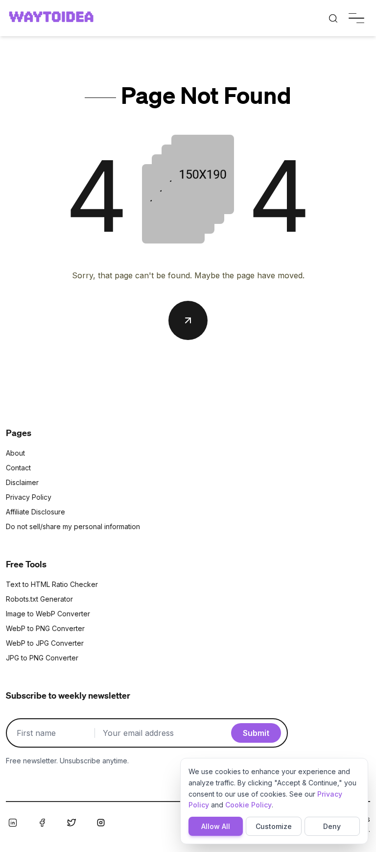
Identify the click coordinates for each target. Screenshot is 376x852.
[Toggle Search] (333, 18)
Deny (332, 826)
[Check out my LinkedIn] (13, 822)
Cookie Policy (248, 805)
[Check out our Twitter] (71, 822)
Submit (256, 733)
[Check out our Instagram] (101, 822)
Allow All (215, 826)
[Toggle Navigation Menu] (356, 18)
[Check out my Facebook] (42, 822)
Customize (274, 826)
